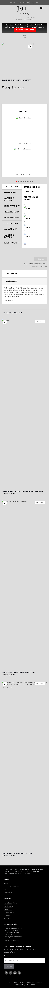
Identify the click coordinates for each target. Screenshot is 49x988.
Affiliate (12, 2)
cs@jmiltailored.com (12, 932)
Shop (21, 17)
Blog (32, 2)
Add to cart (41, 259)
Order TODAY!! (24, 874)
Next (26, 106)
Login (19, 2)
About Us (7, 883)
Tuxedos (7, 915)
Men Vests (31, 17)
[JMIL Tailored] (22, 8)
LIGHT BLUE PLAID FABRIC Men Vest (18, 672)
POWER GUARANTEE (25, 30)
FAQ (37, 2)
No (33, 191)
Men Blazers (8, 906)
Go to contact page (12, 940)
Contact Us (8, 893)
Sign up (26, 2)
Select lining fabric (31, 198)
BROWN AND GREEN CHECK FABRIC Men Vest (22, 491)
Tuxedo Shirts (9, 912)
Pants (6, 909)
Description (11, 274)
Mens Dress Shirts (10, 903)
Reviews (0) (11, 281)
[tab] (24, 273)
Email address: (10, 956)
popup (5, 322)
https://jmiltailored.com (13, 937)
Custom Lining (32, 187)
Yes (27, 191)
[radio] (24, 131)
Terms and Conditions (12, 886)
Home (12, 17)
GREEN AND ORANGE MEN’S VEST (17, 853)
